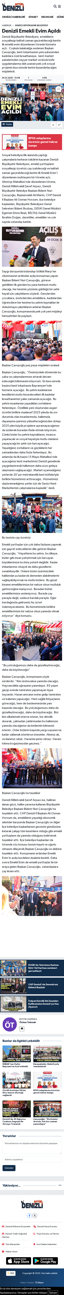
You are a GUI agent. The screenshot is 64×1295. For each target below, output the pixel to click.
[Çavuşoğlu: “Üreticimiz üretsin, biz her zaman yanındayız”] (47, 1108)
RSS (12, 1273)
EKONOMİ (47, 17)
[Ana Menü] (59, 6)
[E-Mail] (21, 1028)
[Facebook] (29, 1215)
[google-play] (45, 1261)
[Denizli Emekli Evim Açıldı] (32, 102)
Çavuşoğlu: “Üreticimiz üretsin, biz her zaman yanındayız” (45, 1121)
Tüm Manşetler (12, 1244)
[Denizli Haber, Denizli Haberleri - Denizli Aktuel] (13, 7)
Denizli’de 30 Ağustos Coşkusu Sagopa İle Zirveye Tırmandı (14, 1121)
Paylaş (9, 124)
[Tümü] (60, 1185)
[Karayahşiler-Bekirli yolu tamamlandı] (47, 1054)
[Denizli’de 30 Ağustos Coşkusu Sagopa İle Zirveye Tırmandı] (17, 1108)
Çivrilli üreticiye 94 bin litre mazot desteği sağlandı (14, 1092)
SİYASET (33, 17)
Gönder (9, 1168)
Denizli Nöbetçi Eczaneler (18, 1226)
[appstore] (19, 1261)
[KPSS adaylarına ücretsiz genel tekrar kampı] (47, 1080)
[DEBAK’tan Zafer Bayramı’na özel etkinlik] (17, 1054)
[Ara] (55, 6)
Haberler (6, 25)
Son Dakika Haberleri (46, 1244)
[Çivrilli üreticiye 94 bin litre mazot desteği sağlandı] (17, 1080)
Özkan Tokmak (27, 1022)
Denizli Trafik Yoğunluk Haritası (14, 1235)
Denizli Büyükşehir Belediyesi (31, 25)
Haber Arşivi (11, 1251)
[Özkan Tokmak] (10, 1024)
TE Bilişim (39, 1282)
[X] (34, 1215)
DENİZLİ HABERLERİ (13, 17)
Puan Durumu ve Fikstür (48, 1234)
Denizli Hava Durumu (47, 1226)
